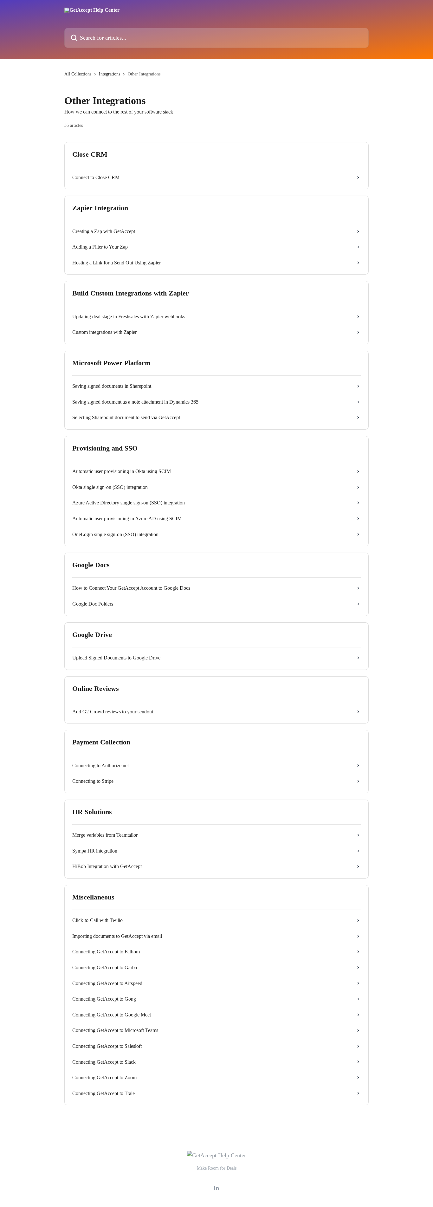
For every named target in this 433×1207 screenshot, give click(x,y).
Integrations (109, 74)
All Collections (77, 74)
